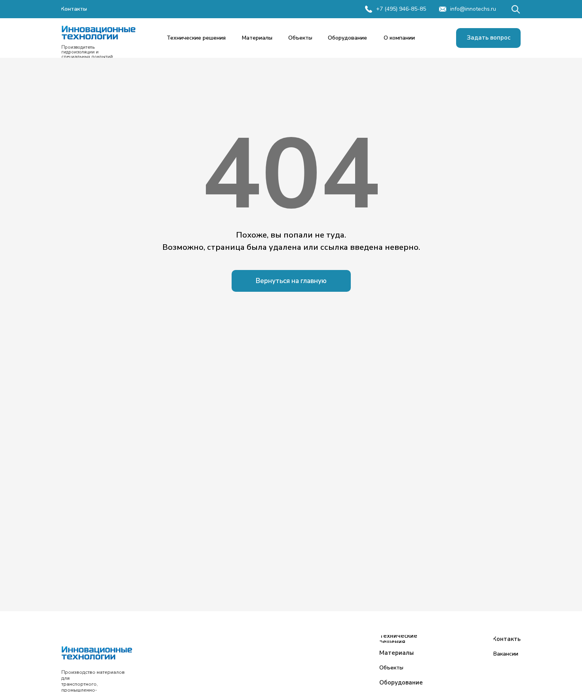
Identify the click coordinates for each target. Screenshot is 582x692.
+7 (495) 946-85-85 (401, 9)
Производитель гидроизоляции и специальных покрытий (87, 52)
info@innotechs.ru (473, 9)
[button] (488, 38)
